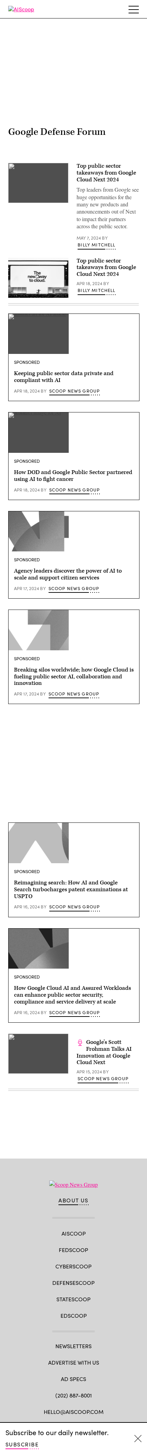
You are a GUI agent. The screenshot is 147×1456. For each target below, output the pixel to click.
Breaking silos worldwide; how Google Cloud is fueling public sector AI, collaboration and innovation (74, 676)
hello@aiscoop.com (74, 1411)
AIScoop (74, 1233)
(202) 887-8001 (73, 1395)
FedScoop (73, 1249)
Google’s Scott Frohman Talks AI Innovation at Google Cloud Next (104, 1052)
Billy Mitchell (96, 245)
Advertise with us (73, 1362)
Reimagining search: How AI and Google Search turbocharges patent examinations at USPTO (71, 889)
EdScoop (74, 1315)
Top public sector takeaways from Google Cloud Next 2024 (106, 172)
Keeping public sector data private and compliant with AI (63, 377)
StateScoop (73, 1299)
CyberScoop (73, 1266)
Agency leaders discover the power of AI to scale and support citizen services (68, 574)
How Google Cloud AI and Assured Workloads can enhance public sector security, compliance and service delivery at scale (72, 995)
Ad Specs (73, 1378)
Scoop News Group (74, 391)
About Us (73, 1200)
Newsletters (73, 1346)
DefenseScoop (73, 1282)
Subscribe (22, 1444)
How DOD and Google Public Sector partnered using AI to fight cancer (73, 476)
